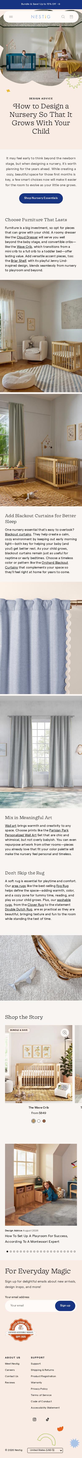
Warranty (36, 1383)
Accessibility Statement (45, 1408)
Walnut (44, 1121)
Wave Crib (24, 247)
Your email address (17, 1297)
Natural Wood (33, 1121)
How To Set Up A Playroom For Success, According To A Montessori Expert (36, 1239)
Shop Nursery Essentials (41, 198)
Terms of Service (41, 1395)
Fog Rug (62, 886)
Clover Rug (36, 905)
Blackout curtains (18, 534)
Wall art (10, 826)
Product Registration (43, 1376)
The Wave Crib (39, 1107)
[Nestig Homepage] (40, 16)
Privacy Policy (39, 1389)
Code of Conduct (41, 1402)
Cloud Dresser (27, 237)
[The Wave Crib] (38, 1064)
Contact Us (11, 1376)
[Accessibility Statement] (21, 1330)
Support (36, 1364)
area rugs (19, 886)
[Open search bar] (63, 16)
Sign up (65, 1305)
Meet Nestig (12, 1364)
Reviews (10, 1383)
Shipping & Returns (42, 1370)
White (38, 1121)
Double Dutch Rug (18, 909)
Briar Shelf (18, 261)
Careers (10, 1370)
